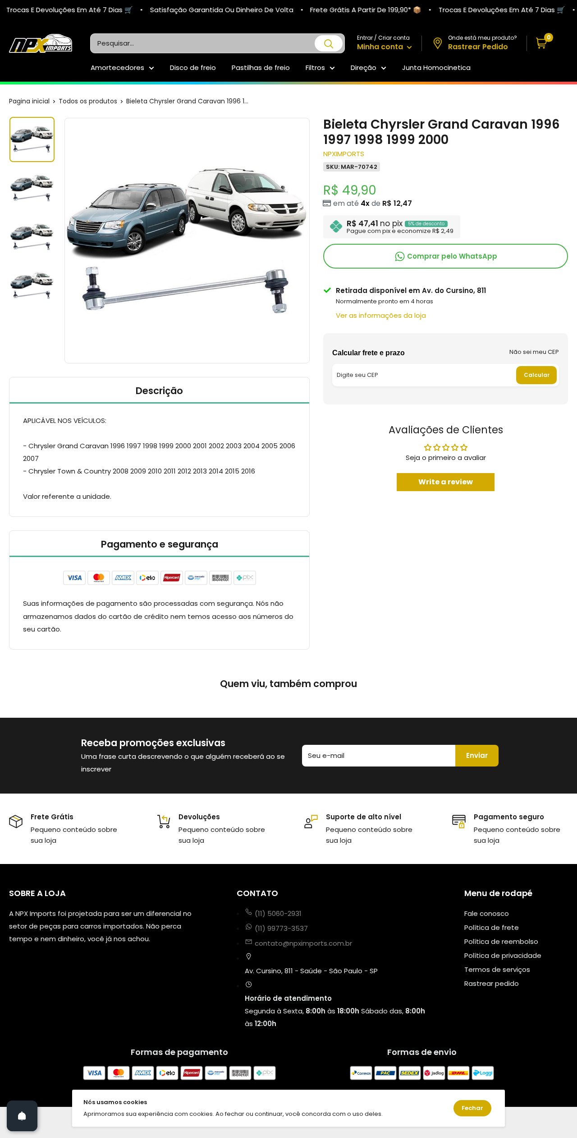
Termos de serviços (497, 969)
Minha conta (381, 47)
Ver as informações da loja (381, 315)
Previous (63, 241)
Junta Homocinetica (436, 67)
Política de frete (491, 927)
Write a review (445, 481)
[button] (547, 44)
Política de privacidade (502, 955)
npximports (343, 153)
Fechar (472, 1108)
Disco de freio (193, 67)
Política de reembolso (501, 941)
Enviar (477, 755)
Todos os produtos (88, 101)
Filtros (315, 67)
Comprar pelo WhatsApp (451, 255)
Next (311, 241)
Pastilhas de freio (261, 67)
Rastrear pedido (491, 983)
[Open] (22, 1116)
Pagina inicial (29, 101)
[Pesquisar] (329, 43)
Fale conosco (486, 913)
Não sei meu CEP (534, 351)
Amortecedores (117, 67)
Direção (363, 67)
